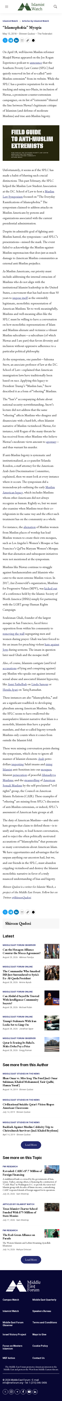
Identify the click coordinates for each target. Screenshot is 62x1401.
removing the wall (13, 634)
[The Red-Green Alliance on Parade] (51, 1233)
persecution (20, 775)
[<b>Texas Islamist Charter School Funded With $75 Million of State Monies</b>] (51, 1207)
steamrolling (32, 780)
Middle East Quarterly (44, 1299)
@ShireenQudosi (21, 897)
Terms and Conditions (44, 1322)
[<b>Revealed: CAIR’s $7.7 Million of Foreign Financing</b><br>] (51, 1169)
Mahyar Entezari (23, 1249)
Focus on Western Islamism (12, 1347)
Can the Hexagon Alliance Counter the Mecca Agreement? (22, 951)
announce (36, 63)
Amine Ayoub (25, 982)
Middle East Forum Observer (19, 945)
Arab (41, 759)
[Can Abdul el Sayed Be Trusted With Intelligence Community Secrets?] (51, 997)
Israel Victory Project (14, 1334)
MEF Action (9, 1358)
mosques (46, 769)
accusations (10, 668)
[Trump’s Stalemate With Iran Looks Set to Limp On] (51, 1022)
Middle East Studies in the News (21, 1073)
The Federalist (44, 33)
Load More (31, 1145)
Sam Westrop (22, 1194)
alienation (29, 527)
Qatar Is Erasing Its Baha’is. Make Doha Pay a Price (19, 1044)
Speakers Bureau (41, 1311)
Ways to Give (39, 1334)
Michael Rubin (25, 1007)
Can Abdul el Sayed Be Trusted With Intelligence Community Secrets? (21, 999)
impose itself (20, 298)
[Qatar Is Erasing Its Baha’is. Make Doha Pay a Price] (51, 1044)
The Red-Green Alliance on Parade (19, 1236)
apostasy (51, 442)
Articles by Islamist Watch (35, 21)
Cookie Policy (40, 1346)
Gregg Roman (25, 1050)
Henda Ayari (10, 690)
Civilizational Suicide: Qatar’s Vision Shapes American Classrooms (28, 1106)
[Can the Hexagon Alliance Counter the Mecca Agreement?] (51, 951)
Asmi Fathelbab (17, 684)
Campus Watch (11, 1299)
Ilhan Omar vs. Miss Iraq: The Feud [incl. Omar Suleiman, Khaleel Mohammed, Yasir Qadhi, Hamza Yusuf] (30, 1081)
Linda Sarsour (39, 684)
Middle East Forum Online (18, 966)
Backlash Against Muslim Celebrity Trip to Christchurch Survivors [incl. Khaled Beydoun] (30, 1128)
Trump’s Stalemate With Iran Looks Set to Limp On (19, 1023)
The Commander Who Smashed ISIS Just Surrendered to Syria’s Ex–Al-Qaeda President (21, 974)
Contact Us (38, 1358)
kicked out (50, 588)
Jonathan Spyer (26, 1029)
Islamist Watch (10, 21)
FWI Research (10, 1166)
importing (17, 764)
